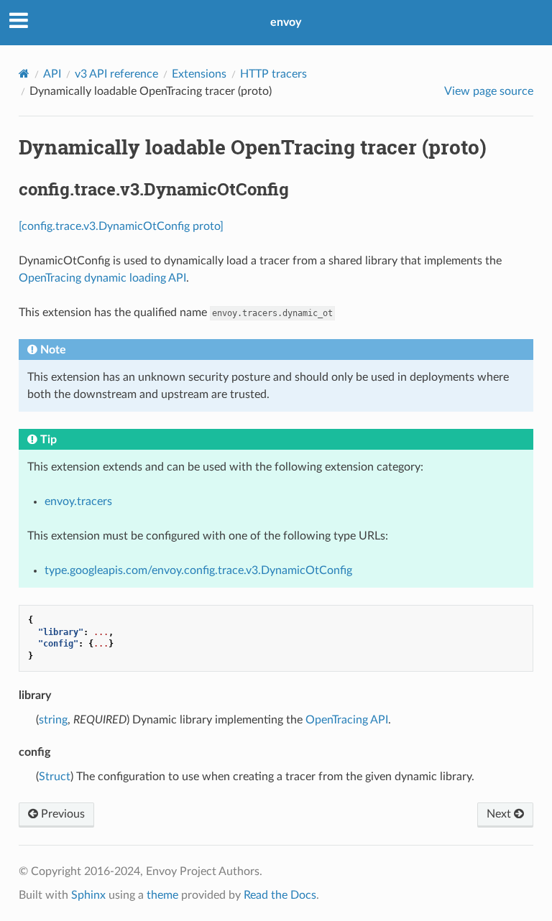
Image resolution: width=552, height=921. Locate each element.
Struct (54, 776)
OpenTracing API (346, 720)
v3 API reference (116, 74)
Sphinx (88, 895)
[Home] (24, 74)
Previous (61, 814)
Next (500, 814)
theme (162, 895)
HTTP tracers (273, 74)
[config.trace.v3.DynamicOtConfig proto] (121, 226)
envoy (285, 22)
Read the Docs (280, 895)
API (52, 74)
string (53, 720)
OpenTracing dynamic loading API (102, 278)
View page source (488, 91)
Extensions (199, 74)
